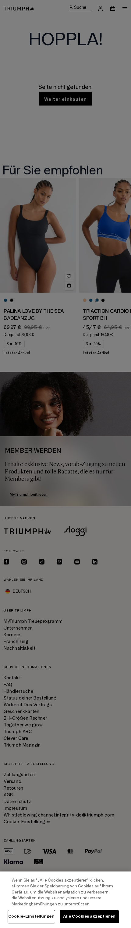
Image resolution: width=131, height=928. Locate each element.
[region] (65, 899)
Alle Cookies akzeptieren (89, 916)
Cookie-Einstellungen (31, 916)
